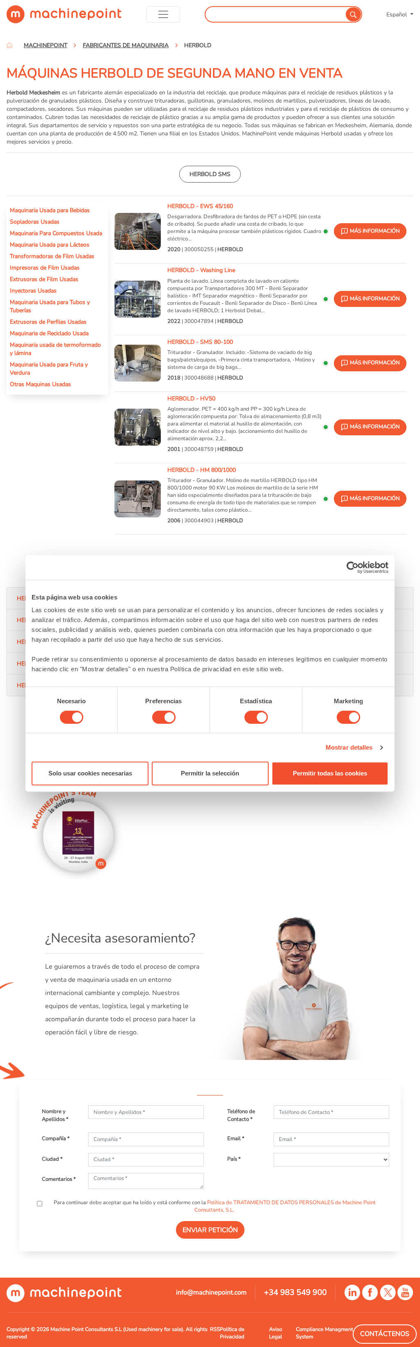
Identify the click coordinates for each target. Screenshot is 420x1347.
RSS (215, 1329)
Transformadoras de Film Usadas (52, 256)
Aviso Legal (275, 1333)
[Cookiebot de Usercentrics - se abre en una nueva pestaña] (352, 567)
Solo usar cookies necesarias (90, 773)
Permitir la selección (210, 773)
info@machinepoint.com (211, 1292)
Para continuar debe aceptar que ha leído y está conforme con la (214, 1206)
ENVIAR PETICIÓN (210, 1230)
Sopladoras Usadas (34, 221)
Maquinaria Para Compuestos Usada (56, 233)
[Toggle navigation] (163, 14)
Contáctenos (384, 1333)
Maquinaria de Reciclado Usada (49, 333)
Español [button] (397, 14)
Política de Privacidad (232, 1333)
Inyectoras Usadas (33, 290)
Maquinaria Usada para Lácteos (49, 244)
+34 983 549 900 (295, 1292)
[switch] (164, 717)
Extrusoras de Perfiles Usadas (48, 322)
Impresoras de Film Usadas (45, 267)
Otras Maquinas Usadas (40, 384)
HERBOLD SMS (210, 174)
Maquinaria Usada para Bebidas (50, 210)
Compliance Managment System (324, 1333)
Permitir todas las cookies (330, 773)
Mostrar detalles (349, 747)
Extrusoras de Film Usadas (44, 279)
